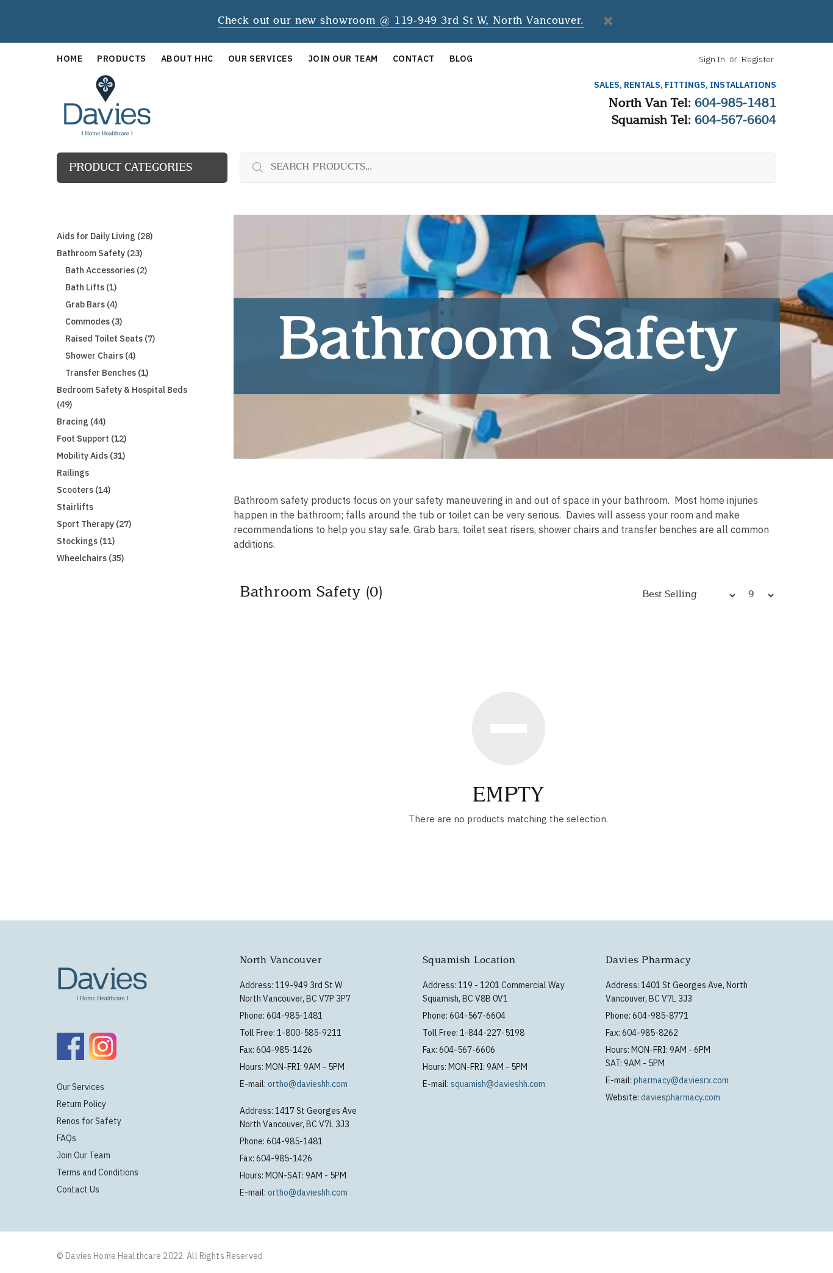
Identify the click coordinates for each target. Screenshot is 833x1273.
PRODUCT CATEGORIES (130, 168)
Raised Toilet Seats (110, 338)
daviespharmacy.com (680, 1097)
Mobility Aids (91, 455)
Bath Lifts (90, 287)
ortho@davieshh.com (308, 1083)
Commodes (93, 321)
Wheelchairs (90, 558)
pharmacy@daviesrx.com (681, 1080)
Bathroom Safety (99, 253)
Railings (73, 472)
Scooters (83, 489)
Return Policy (81, 1104)
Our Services (80, 1086)
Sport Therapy (94, 523)
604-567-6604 (735, 121)
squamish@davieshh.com (498, 1083)
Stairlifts (75, 506)
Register (758, 59)
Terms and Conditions (97, 1172)
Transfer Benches (106, 372)
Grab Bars (91, 304)
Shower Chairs (100, 355)
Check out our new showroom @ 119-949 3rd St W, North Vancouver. (401, 21)
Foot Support (91, 438)
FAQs (66, 1138)
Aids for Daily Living (104, 236)
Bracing (81, 421)
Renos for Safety (89, 1121)
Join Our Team (83, 1155)
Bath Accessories (106, 270)
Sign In (712, 59)
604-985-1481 (735, 104)
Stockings (86, 541)
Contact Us (78, 1189)
